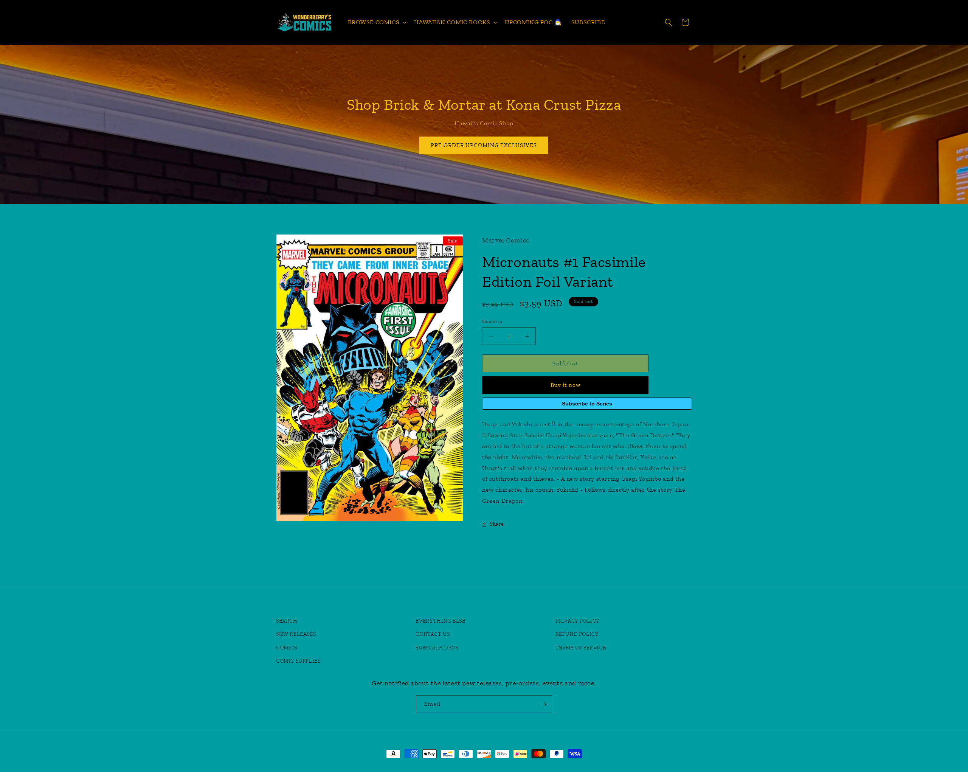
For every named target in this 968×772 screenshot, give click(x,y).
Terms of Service (580, 648)
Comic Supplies (298, 661)
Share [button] (497, 524)
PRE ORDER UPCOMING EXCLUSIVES (484, 145)
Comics (286, 648)
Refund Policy (577, 634)
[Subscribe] (543, 704)
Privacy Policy (577, 621)
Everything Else (440, 621)
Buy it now (565, 385)
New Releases (296, 634)
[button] (376, 22)
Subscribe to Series (587, 404)
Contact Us (433, 634)
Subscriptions (437, 648)
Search (287, 621)
